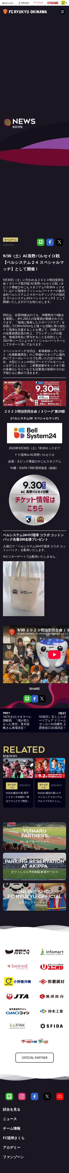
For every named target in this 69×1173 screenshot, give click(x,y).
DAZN (23, 468)
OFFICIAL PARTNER (34, 1058)
